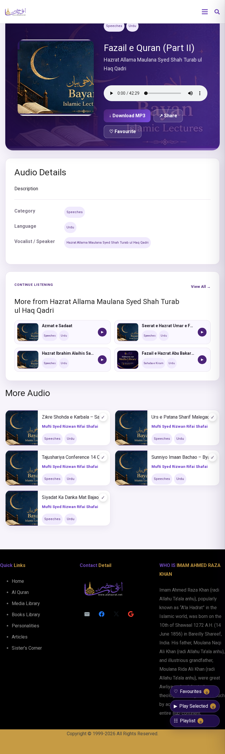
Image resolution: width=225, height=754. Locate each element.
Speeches (114, 26)
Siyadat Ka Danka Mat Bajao (70, 497)
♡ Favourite (122, 131)
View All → (201, 286)
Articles (20, 637)
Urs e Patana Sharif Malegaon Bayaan (183, 417)
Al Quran (20, 592)
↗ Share (168, 115)
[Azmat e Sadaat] (27, 332)
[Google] (131, 614)
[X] (116, 614)
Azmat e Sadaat (57, 325)
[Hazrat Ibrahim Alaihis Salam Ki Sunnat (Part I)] (27, 360)
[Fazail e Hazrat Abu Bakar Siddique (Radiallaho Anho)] (127, 360)
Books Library (26, 614)
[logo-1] (15, 11)
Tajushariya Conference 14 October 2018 (74, 457)
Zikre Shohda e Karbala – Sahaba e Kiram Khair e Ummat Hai (74, 417)
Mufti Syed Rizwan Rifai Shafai (70, 426)
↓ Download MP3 (127, 115)
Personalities (25, 626)
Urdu (132, 26)
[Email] (87, 614)
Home (18, 581)
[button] (217, 11)
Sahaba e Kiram (153, 363)
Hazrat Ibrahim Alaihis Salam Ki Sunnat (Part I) (68, 353)
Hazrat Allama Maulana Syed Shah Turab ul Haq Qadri (108, 242)
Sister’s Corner (27, 648)
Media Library (26, 603)
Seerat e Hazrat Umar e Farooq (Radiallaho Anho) (168, 325)
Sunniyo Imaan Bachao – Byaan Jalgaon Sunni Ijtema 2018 (183, 457)
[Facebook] (101, 614)
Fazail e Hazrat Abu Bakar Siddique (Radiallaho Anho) (168, 353)
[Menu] (205, 11)
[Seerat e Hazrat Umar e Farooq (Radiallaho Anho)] (127, 332)
